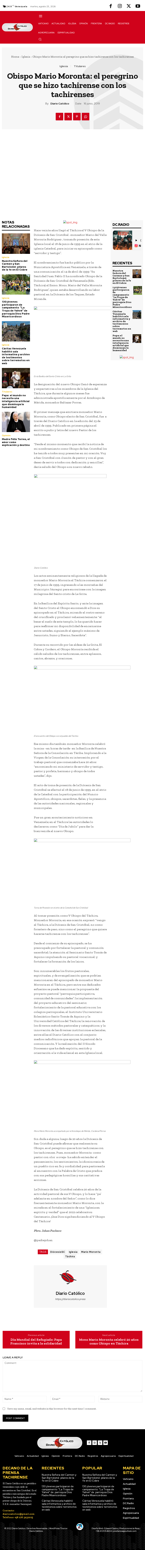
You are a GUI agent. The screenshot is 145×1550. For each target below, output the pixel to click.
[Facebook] (110, 6)
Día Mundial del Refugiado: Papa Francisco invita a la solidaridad (36, 1341)
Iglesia (26, 56)
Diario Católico (59, 103)
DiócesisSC (57, 1251)
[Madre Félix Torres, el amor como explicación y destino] (16, 422)
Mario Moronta (91, 1251)
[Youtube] (137, 6)
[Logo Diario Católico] (17, 27)
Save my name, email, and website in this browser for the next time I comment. (51, 1408)
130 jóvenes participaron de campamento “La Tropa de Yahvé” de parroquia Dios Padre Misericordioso (16, 309)
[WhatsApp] (85, 116)
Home (15, 56)
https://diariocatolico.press (70, 1299)
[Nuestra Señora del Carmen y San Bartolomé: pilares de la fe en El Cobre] (16, 243)
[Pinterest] (77, 116)
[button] (40, 39)
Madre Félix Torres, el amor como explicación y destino (16, 442)
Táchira (70, 1256)
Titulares (80, 66)
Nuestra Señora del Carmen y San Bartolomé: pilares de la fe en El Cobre (14, 265)
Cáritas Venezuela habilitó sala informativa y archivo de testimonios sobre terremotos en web (16, 356)
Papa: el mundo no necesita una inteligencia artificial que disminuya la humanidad (15, 401)
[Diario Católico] (70, 1278)
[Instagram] (119, 6)
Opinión (6, 435)
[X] (128, 6)
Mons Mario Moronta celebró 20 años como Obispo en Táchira (109, 1341)
